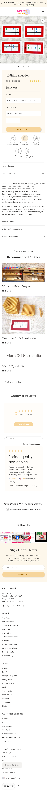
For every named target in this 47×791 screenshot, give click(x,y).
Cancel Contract (12, 765)
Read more (7, 291)
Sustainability (7, 656)
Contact (5, 718)
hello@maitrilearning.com (12, 601)
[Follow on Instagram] (8, 605)
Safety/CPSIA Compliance (11, 749)
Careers (5, 640)
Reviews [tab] (8, 382)
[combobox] (33, 444)
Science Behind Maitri (11, 625)
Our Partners (7, 633)
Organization (7, 691)
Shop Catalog (29, 5)
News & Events (8, 652)
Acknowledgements (10, 637)
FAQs (4, 722)
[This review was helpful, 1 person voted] (32, 485)
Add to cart (23, 129)
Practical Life (7, 695)
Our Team (6, 629)
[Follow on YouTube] (18, 605)
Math (4, 687)
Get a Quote (7, 726)
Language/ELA (8, 683)
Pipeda (5, 760)
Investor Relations (9, 648)
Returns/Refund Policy (11, 737)
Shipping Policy (8, 741)
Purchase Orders (9, 734)
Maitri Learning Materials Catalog (25, 509)
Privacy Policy (7, 769)
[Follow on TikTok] (23, 605)
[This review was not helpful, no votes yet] (36, 485)
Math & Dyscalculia (13, 366)
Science (5, 698)
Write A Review (23, 424)
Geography (7, 679)
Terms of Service (8, 772)
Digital (4, 706)
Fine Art (5, 672)
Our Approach (8, 622)
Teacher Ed (6, 702)
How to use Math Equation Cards (20, 338)
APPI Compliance (8, 753)
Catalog (5, 668)
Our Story (6, 618)
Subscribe (23, 574)
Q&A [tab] (18, 382)
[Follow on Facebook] (3, 605)
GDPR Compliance (9, 756)
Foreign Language (9, 676)
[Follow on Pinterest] (13, 605)
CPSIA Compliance (9, 644)
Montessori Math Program (16, 286)
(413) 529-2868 (8, 598)
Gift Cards (6, 730)
